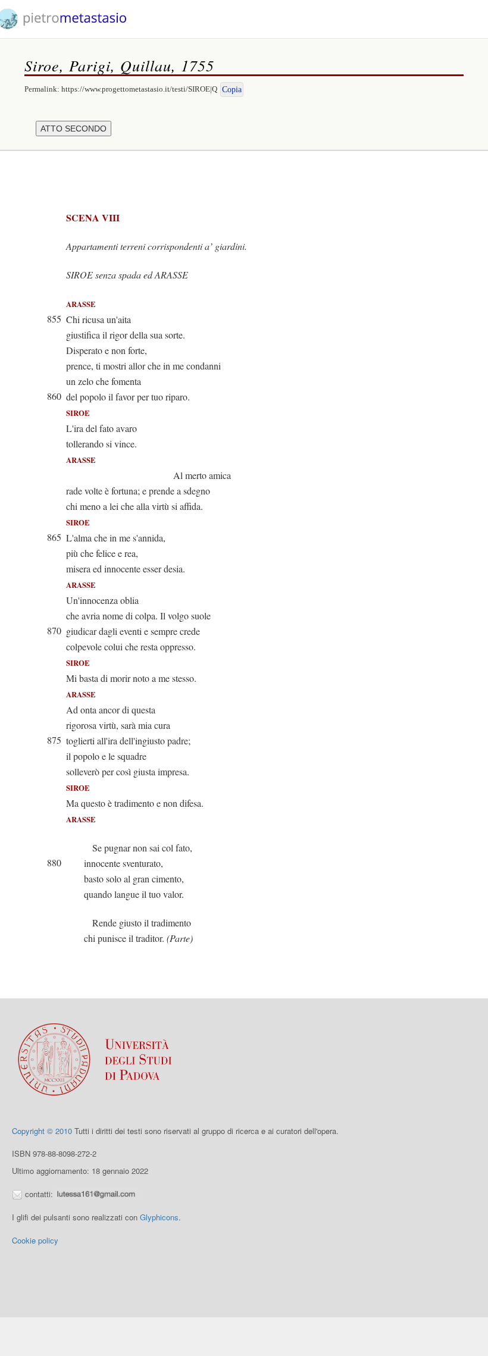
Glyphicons (159, 1217)
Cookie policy (35, 1240)
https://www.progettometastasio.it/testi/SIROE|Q (139, 88)
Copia (232, 89)
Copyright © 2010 (42, 1130)
